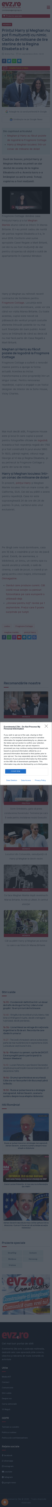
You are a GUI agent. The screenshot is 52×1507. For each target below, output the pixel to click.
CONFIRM (15, 771)
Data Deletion (11, 780)
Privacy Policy (40, 780)
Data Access (26, 780)
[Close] (47, 727)
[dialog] (26, 753)
